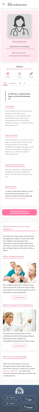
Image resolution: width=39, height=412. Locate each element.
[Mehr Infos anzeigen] (19, 410)
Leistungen (12, 83)
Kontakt (30, 407)
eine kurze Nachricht (10, 371)
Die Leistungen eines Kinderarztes (19, 305)
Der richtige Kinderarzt (14, 256)
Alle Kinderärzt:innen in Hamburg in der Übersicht (19, 212)
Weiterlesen (20, 297)
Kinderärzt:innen (20, 53)
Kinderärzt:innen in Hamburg (19, 56)
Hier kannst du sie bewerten (15, 198)
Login (30, 400)
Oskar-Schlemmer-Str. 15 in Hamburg (20, 69)
